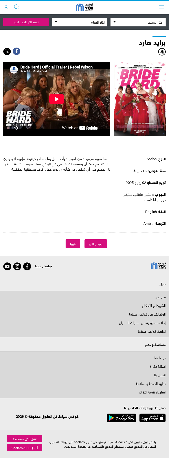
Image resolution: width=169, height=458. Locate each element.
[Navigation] (162, 7)
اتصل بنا (160, 375)
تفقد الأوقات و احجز (26, 22)
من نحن (160, 296)
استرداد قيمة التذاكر (152, 392)
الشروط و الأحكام (154, 306)
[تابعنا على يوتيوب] (7, 266)
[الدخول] (6, 7)
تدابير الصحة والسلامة (151, 384)
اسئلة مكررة (158, 366)
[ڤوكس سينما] (84, 7)
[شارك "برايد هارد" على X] (7, 51)
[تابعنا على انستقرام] (17, 266)
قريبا (73, 244)
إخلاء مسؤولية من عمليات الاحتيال (142, 323)
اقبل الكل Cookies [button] (25, 439)
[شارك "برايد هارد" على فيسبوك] (16, 51)
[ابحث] (17, 7)
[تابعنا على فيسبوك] (27, 266)
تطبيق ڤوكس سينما (152, 331)
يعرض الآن (95, 244)
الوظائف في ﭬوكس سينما (147, 314)
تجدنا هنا (160, 357)
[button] (24, 447)
